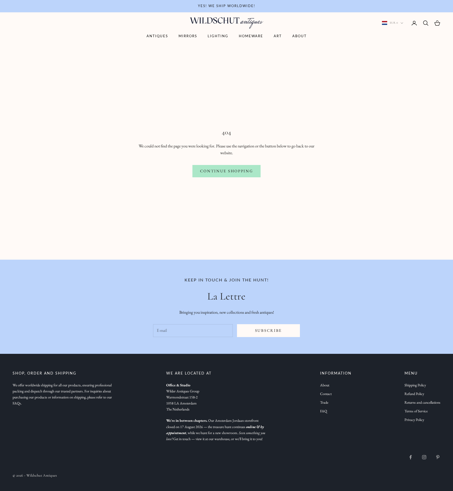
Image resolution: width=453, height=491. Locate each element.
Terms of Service (416, 411)
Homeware (251, 36)
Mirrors (188, 36)
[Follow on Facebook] (410, 457)
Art (278, 36)
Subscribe (268, 330)
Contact (326, 393)
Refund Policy (414, 393)
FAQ (323, 411)
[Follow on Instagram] (424, 457)
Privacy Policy (414, 419)
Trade (324, 402)
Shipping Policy (415, 385)
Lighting (218, 36)
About (299, 36)
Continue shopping (226, 170)
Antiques (157, 36)
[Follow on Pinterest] (437, 457)
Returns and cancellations (422, 402)
